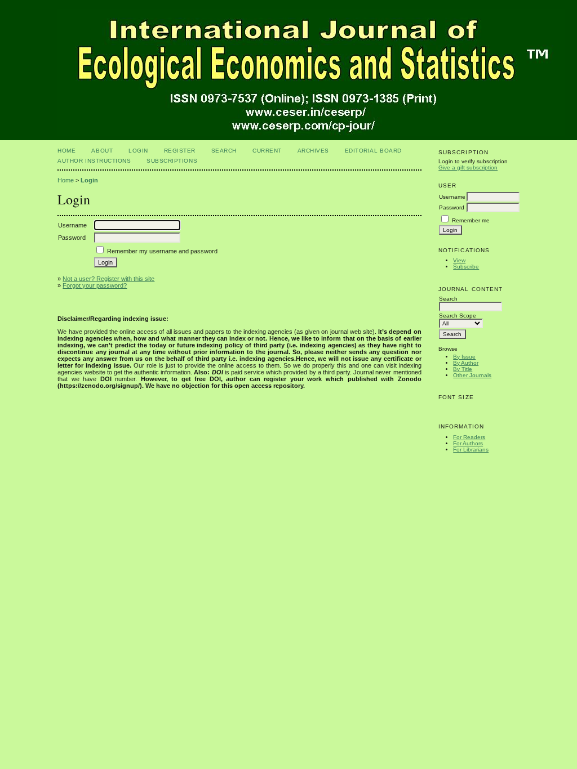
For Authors (468, 443)
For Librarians (471, 449)
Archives (313, 150)
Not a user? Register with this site (108, 278)
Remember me (471, 220)
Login (138, 150)
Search (224, 150)
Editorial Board (373, 150)
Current (267, 150)
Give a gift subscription (468, 167)
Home (66, 150)
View (459, 260)
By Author (465, 363)
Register (180, 150)
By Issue (464, 357)
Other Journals (472, 375)
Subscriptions (172, 161)
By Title (462, 369)
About (102, 150)
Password (451, 207)
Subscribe (466, 266)
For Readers (469, 437)
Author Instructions (94, 161)
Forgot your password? (95, 285)
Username (452, 197)
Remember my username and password (162, 251)
